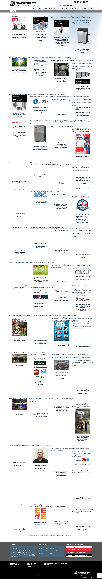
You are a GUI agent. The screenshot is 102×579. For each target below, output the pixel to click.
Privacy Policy (35, 574)
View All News (31, 555)
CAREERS (64, 563)
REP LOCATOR (63, 8)
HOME (35, 8)
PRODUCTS (43, 8)
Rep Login (54, 574)
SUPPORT (52, 8)
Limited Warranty (46, 553)
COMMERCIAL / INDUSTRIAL (77, 552)
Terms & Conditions (45, 574)
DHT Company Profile (47, 548)
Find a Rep (14, 568)
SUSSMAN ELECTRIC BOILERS (77, 555)
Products (13, 566)
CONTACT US (87, 8)
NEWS (14, 544)
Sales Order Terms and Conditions (52, 551)
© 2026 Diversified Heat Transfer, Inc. (20, 574)
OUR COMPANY (75, 8)
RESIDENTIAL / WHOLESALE (77, 550)
